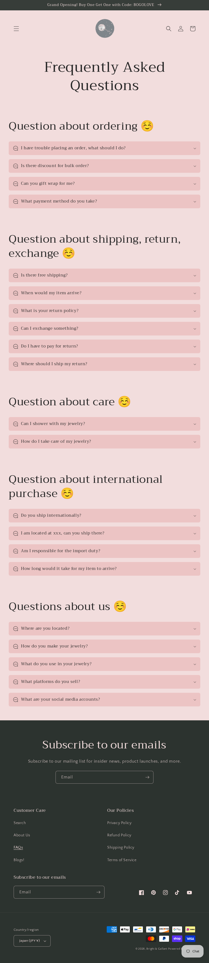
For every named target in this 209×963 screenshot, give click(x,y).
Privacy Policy (119, 823)
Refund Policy (119, 835)
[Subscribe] (147, 777)
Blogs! (19, 860)
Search (20, 823)
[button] (16, 29)
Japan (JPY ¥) (29, 941)
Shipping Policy (120, 847)
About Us (22, 835)
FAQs (18, 847)
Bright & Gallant (156, 948)
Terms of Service (122, 860)
